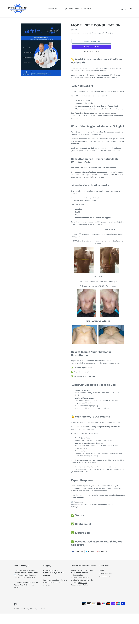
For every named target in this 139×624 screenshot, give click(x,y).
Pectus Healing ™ (25, 609)
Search (101, 570)
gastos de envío (80, 33)
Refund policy (104, 576)
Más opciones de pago (91, 51)
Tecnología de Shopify (38, 609)
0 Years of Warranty (80, 570)
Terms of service (105, 573)
